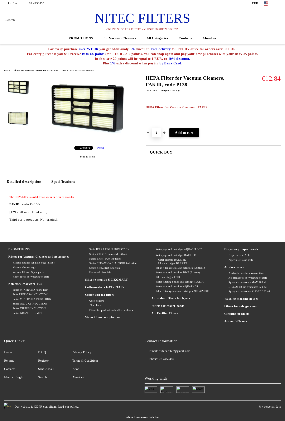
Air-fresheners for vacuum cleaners (247, 277)
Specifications (63, 181)
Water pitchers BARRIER (172, 259)
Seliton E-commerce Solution (142, 417)
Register (43, 360)
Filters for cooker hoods (167, 305)
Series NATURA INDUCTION (30, 303)
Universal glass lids (100, 272)
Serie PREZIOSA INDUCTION (30, 294)
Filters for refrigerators (240, 306)
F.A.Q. (42, 352)
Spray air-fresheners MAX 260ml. (247, 282)
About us (209, 38)
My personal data (270, 406)
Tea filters (95, 305)
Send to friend (87, 156)
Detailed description (24, 181)
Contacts (185, 38)
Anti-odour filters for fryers (170, 298)
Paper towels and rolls (240, 259)
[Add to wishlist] (154, 125)
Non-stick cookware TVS (25, 283)
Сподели (85, 147)
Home (7, 70)
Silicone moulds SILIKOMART (106, 279)
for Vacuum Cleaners (119, 38)
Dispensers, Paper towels (241, 249)
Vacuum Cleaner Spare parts (28, 272)
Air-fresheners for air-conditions (246, 273)
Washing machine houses (241, 298)
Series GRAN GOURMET (27, 313)
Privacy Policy (81, 352)
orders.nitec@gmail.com (174, 351)
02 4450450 (36, 3)
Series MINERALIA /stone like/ (30, 289)
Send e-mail (46, 369)
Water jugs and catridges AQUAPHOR (177, 286)
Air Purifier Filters (164, 313)
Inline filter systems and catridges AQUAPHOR (182, 291)
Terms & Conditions (85, 360)
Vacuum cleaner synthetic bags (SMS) (33, 262)
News (75, 369)
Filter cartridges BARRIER (173, 263)
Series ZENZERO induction (104, 267)
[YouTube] (278, 3)
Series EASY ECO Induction (105, 258)
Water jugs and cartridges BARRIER (176, 255)
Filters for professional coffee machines (111, 310)
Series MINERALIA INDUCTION (32, 299)
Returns (9, 360)
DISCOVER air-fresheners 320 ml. (247, 286)
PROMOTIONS (81, 38)
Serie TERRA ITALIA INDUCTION (109, 249)
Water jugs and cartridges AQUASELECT (179, 249)
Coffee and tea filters (99, 294)
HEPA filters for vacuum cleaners (78, 70)
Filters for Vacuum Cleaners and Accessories (36, 70)
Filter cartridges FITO (168, 277)
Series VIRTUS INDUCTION (29, 308)
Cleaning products (237, 313)
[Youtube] (148, 367)
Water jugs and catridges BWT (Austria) (178, 272)
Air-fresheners (234, 267)
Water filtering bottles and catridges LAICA (180, 281)
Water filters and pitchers (103, 317)
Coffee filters (96, 300)
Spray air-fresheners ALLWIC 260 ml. (249, 291)
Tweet (100, 147)
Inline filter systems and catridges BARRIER (180, 267)
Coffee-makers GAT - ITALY (105, 287)
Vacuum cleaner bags (24, 267)
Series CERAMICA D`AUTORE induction (112, 263)
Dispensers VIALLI (239, 255)
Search (42, 377)
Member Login (13, 377)
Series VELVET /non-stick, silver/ (108, 254)
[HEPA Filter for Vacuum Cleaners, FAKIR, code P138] (87, 139)
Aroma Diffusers (235, 321)
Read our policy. (68, 406)
